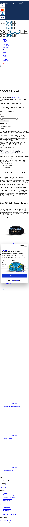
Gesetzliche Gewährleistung (10, 497)
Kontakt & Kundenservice (9, 514)
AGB (4, 496)
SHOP (6, 83)
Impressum (5, 493)
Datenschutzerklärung (8, 495)
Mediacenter (3, 487)
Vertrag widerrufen (7, 500)
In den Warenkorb (5, 120)
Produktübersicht (7, 507)
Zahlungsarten (6, 513)
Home (1, 83)
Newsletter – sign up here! (6, 520)
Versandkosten (15, 97)
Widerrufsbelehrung (8, 499)
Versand (5, 511)
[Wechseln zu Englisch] (3, 50)
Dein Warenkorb (7, 509)
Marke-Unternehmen (8, 501)
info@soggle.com (4, 484)
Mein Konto (6, 510)
